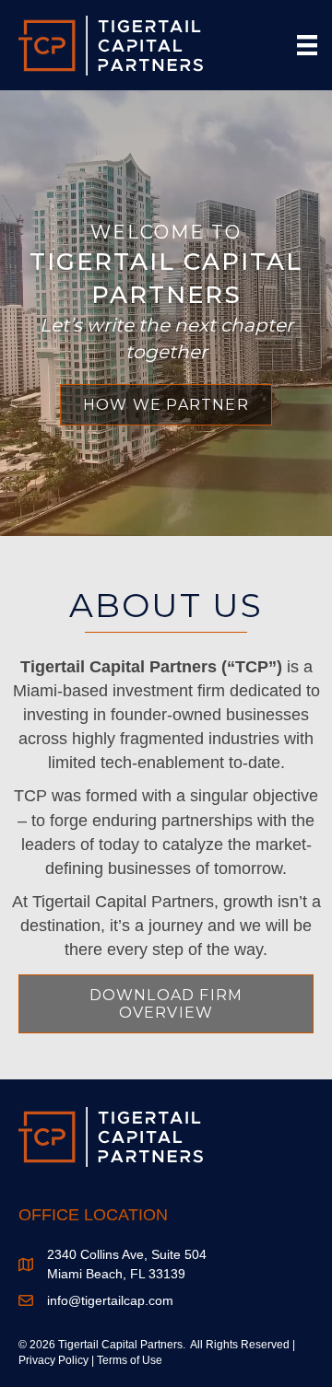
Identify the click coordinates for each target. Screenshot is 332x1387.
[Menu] (307, 45)
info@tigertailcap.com (110, 1300)
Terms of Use (129, 1360)
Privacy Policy (53, 1360)
